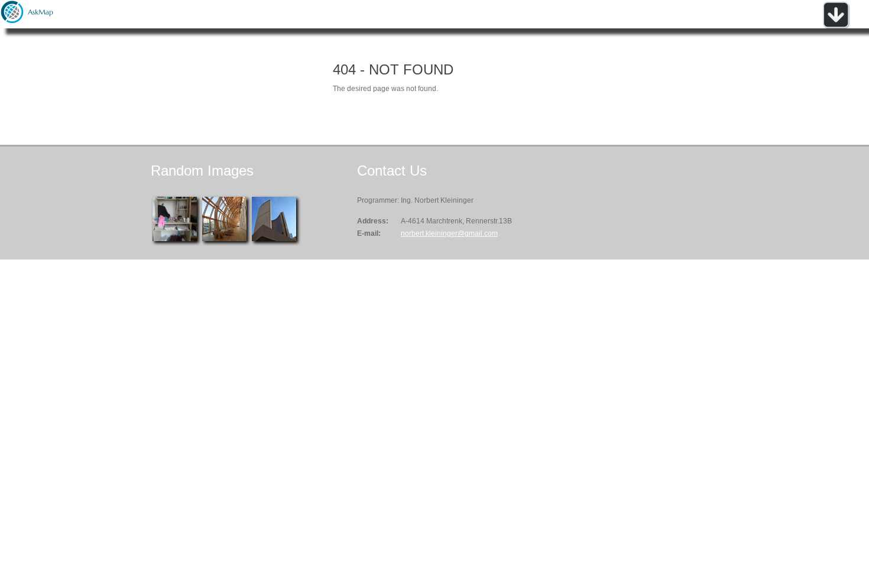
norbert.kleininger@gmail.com (449, 233)
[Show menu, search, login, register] (836, 26)
